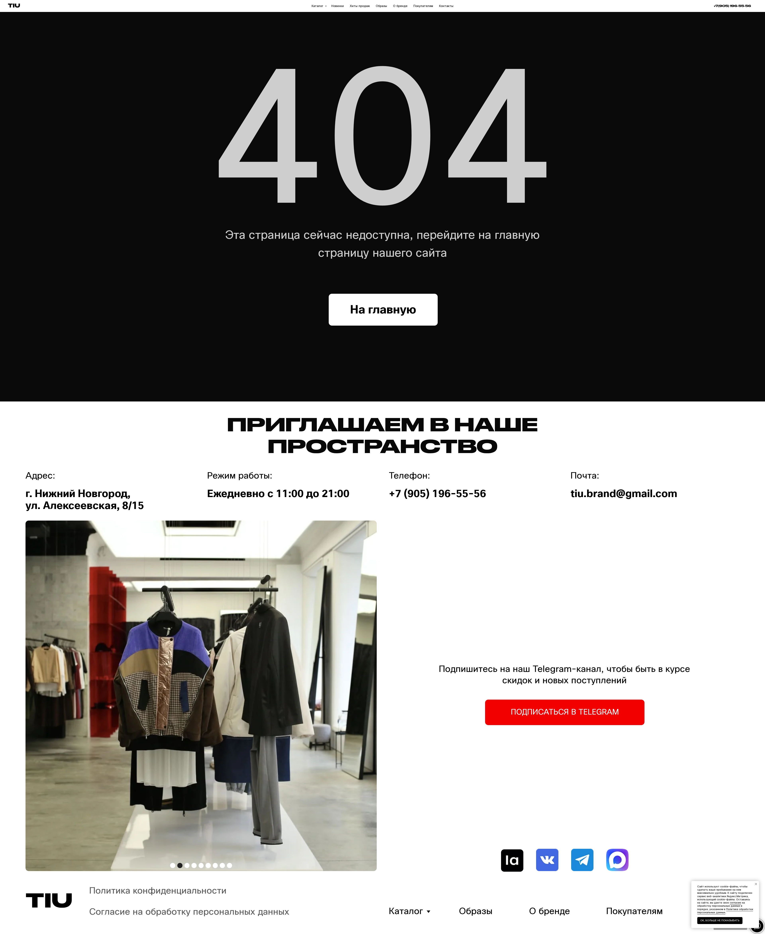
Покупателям (423, 6)
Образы (381, 6)
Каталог (318, 6)
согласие (735, 903)
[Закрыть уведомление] (756, 884)
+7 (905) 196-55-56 (437, 494)
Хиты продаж (360, 6)
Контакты (446, 6)
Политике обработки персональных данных (725, 911)
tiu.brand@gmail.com (624, 494)
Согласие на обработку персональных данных (189, 912)
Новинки (337, 6)
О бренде (400, 6)
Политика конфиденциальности (158, 891)
